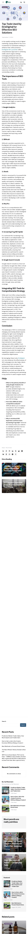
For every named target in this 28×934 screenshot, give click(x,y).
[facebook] (6, 451)
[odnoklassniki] (6, 454)
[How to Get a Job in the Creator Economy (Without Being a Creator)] (7, 894)
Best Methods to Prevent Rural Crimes (13, 746)
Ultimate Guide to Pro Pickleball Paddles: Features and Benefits (13, 468)
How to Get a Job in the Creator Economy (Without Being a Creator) (12, 742)
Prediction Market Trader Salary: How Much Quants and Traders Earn (13, 736)
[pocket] (22, 451)
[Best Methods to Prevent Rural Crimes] (7, 905)
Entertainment (8, 835)
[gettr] (15, 454)
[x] (3, 451)
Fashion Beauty (8, 923)
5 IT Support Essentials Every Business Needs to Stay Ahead (14, 484)
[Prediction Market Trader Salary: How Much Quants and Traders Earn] (7, 883)
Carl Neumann (9, 929)
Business (5, 7)
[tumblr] (15, 451)
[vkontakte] (3, 454)
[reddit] (19, 451)
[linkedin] (12, 451)
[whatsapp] (9, 454)
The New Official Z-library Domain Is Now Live (14, 750)
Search (4, 721)
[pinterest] (9, 451)
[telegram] (12, 454)
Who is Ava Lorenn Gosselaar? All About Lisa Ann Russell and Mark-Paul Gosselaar (13, 842)
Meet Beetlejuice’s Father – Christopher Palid (13, 862)
